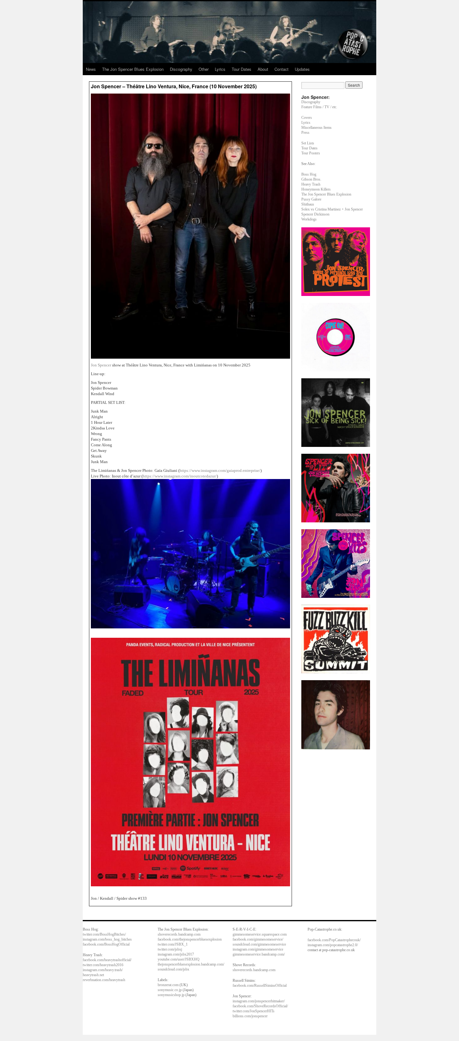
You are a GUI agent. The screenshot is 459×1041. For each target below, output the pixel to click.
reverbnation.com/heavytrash (104, 980)
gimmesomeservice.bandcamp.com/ (259, 954)
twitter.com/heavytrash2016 (103, 965)
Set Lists (307, 143)
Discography (181, 69)
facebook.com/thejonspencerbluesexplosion (190, 939)
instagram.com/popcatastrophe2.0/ (333, 945)
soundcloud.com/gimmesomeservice (259, 944)
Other (204, 69)
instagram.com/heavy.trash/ (103, 970)
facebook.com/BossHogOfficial (106, 944)
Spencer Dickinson (315, 214)
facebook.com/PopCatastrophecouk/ (334, 940)
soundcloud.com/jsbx (173, 969)
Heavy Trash (310, 184)
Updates (302, 69)
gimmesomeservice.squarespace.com (260, 934)
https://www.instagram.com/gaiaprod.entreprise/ (220, 470)
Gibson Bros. (311, 179)
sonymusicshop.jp (171, 995)
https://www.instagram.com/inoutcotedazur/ (180, 476)
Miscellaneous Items (316, 127)
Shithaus (307, 204)
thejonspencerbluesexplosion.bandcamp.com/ (191, 964)
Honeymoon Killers (316, 189)
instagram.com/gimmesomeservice (258, 949)
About (263, 69)
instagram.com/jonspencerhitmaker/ (259, 1001)
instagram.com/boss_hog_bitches (107, 939)
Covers (306, 117)
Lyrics (220, 69)
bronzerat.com (168, 985)
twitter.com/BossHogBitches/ (104, 934)
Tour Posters (310, 153)
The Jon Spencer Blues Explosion (133, 69)
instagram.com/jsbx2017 (176, 954)
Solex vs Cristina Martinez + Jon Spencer (332, 209)
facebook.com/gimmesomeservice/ (258, 939)
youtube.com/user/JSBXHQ (179, 959)
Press (305, 132)
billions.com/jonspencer (250, 1016)
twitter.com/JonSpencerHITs (253, 1011)
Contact (281, 69)
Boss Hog (308, 174)
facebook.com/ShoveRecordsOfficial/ (260, 1006)
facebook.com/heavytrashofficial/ (107, 960)
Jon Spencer (101, 365)
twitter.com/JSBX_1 (173, 944)
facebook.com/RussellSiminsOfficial (260, 985)
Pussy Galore (311, 199)
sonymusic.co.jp (170, 990)
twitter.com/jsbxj (170, 949)
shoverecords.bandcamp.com (179, 934)
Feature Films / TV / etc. (319, 107)
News (91, 69)
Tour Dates (241, 69)
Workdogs (309, 219)
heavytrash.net (93, 975)
